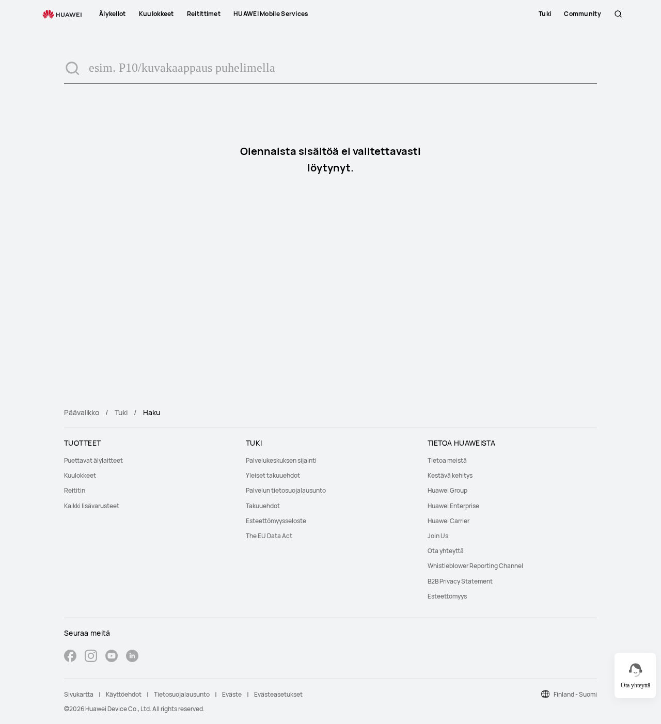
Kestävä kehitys (450, 475)
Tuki (121, 412)
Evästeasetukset (278, 694)
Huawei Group (447, 490)
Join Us (438, 535)
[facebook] (70, 657)
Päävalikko (81, 412)
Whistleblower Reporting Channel (475, 565)
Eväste (232, 694)
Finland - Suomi (575, 694)
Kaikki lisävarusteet (91, 505)
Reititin (74, 490)
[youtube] (111, 657)
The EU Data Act (269, 535)
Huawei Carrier (448, 520)
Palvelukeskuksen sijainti (281, 460)
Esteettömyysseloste (276, 520)
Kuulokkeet (80, 475)
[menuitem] (148, 460)
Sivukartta (78, 694)
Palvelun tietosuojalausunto (286, 490)
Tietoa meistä (447, 460)
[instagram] (91, 657)
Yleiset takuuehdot (273, 475)
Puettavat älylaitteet (93, 460)
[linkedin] (132, 657)
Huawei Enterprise (453, 505)
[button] (618, 14)
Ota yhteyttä (446, 550)
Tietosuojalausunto (182, 694)
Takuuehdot (263, 505)
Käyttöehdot (123, 694)
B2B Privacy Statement (460, 581)
